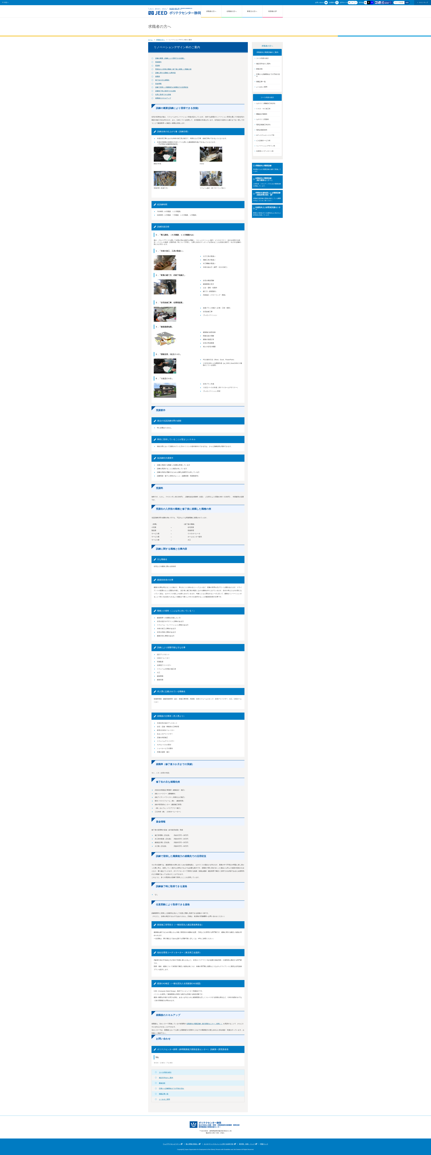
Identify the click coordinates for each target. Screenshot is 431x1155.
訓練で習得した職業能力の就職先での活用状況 (171, 87)
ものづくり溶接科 (262, 119)
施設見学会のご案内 (166, 1078)
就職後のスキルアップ (163, 98)
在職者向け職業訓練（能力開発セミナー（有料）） (205, 1024)
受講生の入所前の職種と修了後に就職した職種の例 (173, 69)
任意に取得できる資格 (163, 94)
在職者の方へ (232, 11)
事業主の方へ (252, 11)
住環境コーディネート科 (265, 151)
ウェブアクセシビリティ (171, 1144)
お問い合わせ (319, 2)
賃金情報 (158, 84)
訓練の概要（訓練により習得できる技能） (170, 58)
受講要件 (158, 62)
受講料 (157, 65)
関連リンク (264, 1144)
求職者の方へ (211, 11)
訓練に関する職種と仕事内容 (165, 73)
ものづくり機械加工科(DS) (265, 103)
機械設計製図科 (261, 114)
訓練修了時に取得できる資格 (165, 91)
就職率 (157, 76)
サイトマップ (423, 2)
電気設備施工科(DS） (264, 124)
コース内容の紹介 (165, 1072)
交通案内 (332, 2)
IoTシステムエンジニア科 (265, 135)
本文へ (6, 2)
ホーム (150, 40)
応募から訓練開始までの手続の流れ (171, 1088)
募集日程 (162, 1083)
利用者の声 (272, 11)
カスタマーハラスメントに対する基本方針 (219, 1144)
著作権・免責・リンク (247, 1144)
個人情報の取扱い (192, 1144)
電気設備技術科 (261, 130)
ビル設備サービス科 (263, 140)
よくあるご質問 (164, 1099)
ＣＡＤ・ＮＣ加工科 (263, 109)
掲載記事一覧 (163, 1094)
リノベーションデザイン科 (265, 146)
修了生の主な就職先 (162, 80)
